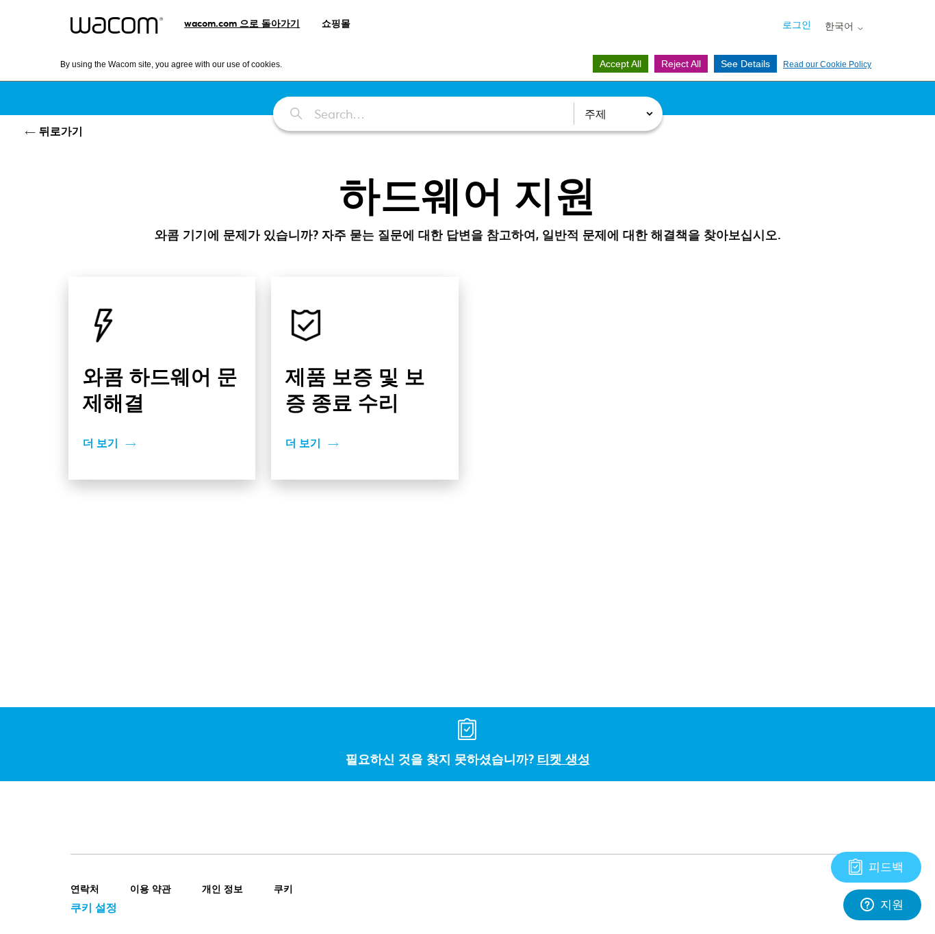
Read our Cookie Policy (827, 64)
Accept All (620, 63)
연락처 (85, 888)
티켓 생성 (563, 758)
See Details (745, 63)
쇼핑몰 (336, 23)
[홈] (117, 25)
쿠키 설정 (94, 907)
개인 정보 (222, 888)
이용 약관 (150, 888)
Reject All (681, 63)
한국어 (840, 26)
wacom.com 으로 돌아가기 (242, 23)
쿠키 (283, 888)
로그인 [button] (796, 24)
